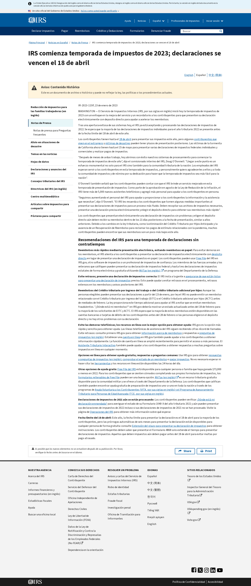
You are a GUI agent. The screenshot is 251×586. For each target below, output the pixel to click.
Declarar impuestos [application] (43, 31)
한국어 (151, 496)
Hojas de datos (40, 161)
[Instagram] (206, 569)
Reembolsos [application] (82, 31)
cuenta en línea (131, 337)
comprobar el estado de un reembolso (145, 359)
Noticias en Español (58, 42)
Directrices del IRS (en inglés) (49, 189)
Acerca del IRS (36, 476)
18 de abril (125, 139)
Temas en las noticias (44, 154)
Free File (201, 258)
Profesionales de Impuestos (185, 21)
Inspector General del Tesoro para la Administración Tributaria (204, 491)
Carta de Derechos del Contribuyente (80, 478)
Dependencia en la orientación (85, 550)
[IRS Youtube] (220, 569)
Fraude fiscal (115, 501)
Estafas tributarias (119, 494)
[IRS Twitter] (200, 569)
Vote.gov (192, 520)
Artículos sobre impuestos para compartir (50, 206)
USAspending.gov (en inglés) (203, 509)
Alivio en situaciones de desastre (45, 144)
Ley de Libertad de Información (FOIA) (79, 518)
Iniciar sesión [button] (213, 21)
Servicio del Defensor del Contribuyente (82, 489)
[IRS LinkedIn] (212, 569)
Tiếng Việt (153, 510)
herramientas (103, 363)
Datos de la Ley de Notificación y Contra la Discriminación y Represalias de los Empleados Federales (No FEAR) (84, 535)
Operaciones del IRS (101, 412)
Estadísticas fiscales (40, 501)
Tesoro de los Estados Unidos (204, 476)
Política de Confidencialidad (188, 582)
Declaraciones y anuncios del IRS (48, 171)
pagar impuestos (179, 359)
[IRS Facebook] (193, 569)
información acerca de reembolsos (162, 333)
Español (157, 21)
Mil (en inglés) (165, 377)
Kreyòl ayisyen (155, 517)
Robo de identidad (118, 487)
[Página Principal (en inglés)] (37, 18)
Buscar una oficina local (42, 514)
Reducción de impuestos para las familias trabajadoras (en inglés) (49, 111)
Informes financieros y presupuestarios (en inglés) (44, 492)
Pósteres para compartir (46, 216)
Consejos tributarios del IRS (48, 181)
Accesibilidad (215, 582)
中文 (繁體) (154, 490)
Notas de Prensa (80, 42)
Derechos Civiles (77, 509)
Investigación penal (119, 507)
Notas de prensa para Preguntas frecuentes (52, 132)
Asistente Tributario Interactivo (97, 345)
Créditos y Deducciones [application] (109, 31)
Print (208, 451)
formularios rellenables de (99, 377)
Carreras (33, 483)
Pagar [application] (64, 31)
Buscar (220, 31)
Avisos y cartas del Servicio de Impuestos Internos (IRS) (125, 478)
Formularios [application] (137, 31)
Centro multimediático (45, 196)
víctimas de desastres (117, 143)
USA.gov (192, 502)
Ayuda (128, 21)
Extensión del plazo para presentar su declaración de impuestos (169, 426)
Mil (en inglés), (150, 270)
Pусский (152, 503)
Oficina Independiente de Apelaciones (82, 500)
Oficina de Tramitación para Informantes (124, 516)
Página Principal (37, 42)
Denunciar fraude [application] (161, 31)
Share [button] (187, 451)
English (188, 75)
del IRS (126, 369)
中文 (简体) (215, 75)
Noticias (142, 21)
